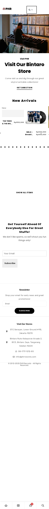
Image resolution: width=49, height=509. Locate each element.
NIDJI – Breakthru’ (30, 133)
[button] (23, 49)
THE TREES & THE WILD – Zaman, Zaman (7, 125)
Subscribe (9, 263)
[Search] (43, 505)
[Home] (6, 505)
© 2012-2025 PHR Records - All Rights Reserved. (24, 364)
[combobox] (32, 10)
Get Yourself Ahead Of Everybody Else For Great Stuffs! (24, 228)
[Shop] (18, 505)
